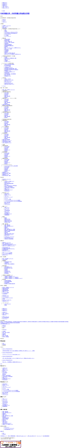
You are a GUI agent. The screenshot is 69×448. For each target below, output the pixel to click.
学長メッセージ (5, 26)
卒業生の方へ (4, 5)
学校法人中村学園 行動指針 (9, 64)
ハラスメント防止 (7, 66)
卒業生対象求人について (8, 234)
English (3, 10)
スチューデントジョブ (6, 387)
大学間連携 (6, 262)
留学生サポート (7, 203)
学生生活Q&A (6, 190)
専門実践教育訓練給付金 (8, 45)
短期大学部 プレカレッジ (7, 140)
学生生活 (4, 333)
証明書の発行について (8, 189)
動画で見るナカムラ (8, 81)
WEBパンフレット (5, 316)
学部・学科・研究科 (6, 332)
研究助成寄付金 (7, 271)
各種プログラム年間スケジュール (8, 245)
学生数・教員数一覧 (8, 41)
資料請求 (4, 19)
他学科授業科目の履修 (6, 141)
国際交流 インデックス (6, 242)
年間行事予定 (6, 193)
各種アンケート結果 (8, 48)
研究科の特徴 (6, 146)
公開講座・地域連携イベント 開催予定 (11, 277)
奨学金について (7, 182)
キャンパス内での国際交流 (7, 253)
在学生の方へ (4, 3)
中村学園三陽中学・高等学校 (36, 321)
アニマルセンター (5, 296)
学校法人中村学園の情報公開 (9, 53)
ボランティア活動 (7, 199)
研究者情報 (6, 49)
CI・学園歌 (6, 35)
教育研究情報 (6, 40)
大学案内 (4, 331)
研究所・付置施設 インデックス (8, 287)
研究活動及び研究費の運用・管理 (10, 68)
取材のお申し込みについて (9, 84)
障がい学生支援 (7, 202)
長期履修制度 (6, 214)
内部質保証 (6, 43)
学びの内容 (6, 100)
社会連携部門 (4, 293)
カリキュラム (6, 208)
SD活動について (7, 61)
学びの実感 (6, 147)
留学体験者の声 (5, 249)
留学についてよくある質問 (7, 252)
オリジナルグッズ (7, 82)
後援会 (5, 217)
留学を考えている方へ (6, 250)
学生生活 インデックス (6, 179)
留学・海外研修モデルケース (7, 243)
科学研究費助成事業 (8, 281)
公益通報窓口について (8, 67)
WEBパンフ (4, 21)
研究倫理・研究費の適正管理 (9, 283)
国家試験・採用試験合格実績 (9, 230)
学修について (6, 207)
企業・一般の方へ (5, 6)
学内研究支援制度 (7, 280)
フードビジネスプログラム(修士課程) (11, 165)
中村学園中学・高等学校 (26, 321)
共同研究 (6, 270)
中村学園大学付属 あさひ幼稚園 (47, 321)
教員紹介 (6, 97)
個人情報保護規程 (7, 65)
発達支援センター (5, 295)
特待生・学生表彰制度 (8, 186)
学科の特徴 (6, 92)
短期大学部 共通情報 (6, 139)
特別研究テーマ (7, 149)
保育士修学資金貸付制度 (8, 183)
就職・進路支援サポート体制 (9, 229)
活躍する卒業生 (7, 231)
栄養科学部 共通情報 (6, 104)
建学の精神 (4, 27)
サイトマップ (4, 318)
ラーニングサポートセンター (7, 297)
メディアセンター (7, 303)
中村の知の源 (4, 259)
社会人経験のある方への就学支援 (10, 185)
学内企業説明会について (8, 237)
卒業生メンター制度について (7, 424)
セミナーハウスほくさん (6, 299)
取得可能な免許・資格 (6, 173)
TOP (3, 343)
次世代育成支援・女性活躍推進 (10, 73)
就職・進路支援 (7, 96)
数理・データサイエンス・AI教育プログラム (12, 47)
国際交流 (4, 334)
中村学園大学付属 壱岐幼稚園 (59, 321)
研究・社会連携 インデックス (7, 258)
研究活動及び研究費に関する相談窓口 (11, 69)
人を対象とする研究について (9, 71)
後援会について (7, 218)
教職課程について (5, 172)
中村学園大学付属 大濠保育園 (14, 322)
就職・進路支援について (8, 226)
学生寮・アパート (7, 194)
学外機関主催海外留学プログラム (8, 248)
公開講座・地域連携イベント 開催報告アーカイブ (13, 278)
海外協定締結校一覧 (6, 247)
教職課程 (6, 46)
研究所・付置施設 (5, 336)
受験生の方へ (4, 2)
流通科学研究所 (5, 289)
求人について (6, 235)
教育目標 (6, 101)
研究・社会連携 (5, 335)
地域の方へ (4, 314)
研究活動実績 (6, 282)
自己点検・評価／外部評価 (9, 42)
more (1, 363)
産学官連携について (8, 266)
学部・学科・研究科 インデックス (8, 89)
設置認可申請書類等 (8, 44)
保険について (6, 188)
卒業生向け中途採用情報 (8, 238)
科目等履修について (8, 213)
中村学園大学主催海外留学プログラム (9, 244)
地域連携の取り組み (8, 261)
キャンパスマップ (7, 36)
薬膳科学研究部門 (5, 288)
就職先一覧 (6, 228)
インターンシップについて (9, 236)
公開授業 (6, 60)
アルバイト (4, 386)
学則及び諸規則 (7, 39)
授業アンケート (7, 59)
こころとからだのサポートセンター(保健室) (12, 200)
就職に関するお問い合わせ (9, 233)
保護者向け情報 (7, 222)
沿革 (5, 29)
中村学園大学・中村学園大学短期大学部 (14, 13)
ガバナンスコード (7, 34)
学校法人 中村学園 (3, 321)
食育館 (3, 298)
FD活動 (5, 57)
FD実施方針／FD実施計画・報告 (10, 58)
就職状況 (6, 227)
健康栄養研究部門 (5, 290)
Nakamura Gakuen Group (8, 83)
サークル (6, 198)
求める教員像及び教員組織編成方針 (10, 33)
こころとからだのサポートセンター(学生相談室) (13, 201)
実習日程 (6, 232)
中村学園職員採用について (5, 323)
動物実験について (7, 70)
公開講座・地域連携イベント (9, 276)
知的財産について (7, 272)
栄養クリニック (5, 291)
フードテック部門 (5, 292)
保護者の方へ (4, 4)
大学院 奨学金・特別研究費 (9, 187)
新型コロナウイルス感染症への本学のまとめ (12, 54)
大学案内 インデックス (6, 25)
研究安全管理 (6, 72)
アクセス (4, 20)
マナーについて (7, 204)
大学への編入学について (6, 142)
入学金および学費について (9, 181)
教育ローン (6, 184)
